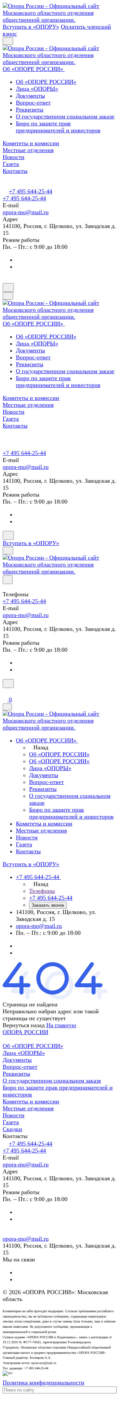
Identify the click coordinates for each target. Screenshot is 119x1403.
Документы (30, 95)
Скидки (12, 1129)
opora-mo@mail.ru (26, 212)
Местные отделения (28, 1108)
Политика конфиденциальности (43, 1382)
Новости (13, 1115)
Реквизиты (29, 109)
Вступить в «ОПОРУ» (31, 26)
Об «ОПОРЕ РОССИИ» (46, 82)
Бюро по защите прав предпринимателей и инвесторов (58, 127)
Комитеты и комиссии (31, 1101)
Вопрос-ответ (33, 102)
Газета (11, 1122)
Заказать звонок (48, 905)
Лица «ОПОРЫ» (37, 88)
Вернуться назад (24, 1025)
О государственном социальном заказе (65, 116)
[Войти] (6, 692)
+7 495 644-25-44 (30, 191)
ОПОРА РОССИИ (25, 1032)
